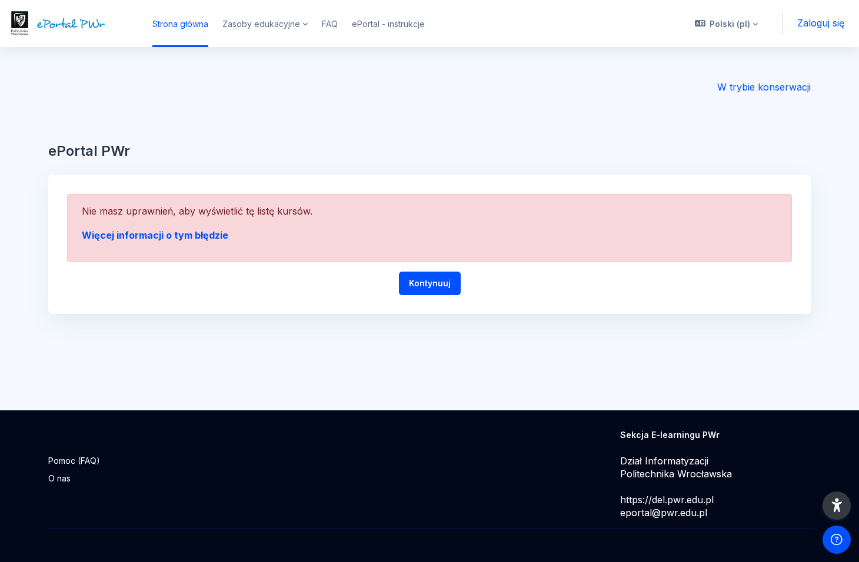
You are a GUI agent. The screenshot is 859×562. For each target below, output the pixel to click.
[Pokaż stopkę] (837, 540)
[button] (726, 23)
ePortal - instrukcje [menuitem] (388, 24)
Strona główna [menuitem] (180, 24)
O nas (59, 478)
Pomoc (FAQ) (74, 461)
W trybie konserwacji (764, 87)
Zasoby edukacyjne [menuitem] (261, 24)
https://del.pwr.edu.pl (667, 500)
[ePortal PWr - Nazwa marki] (69, 23)
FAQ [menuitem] (330, 24)
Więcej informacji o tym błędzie (155, 235)
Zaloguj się (820, 23)
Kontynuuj (430, 283)
